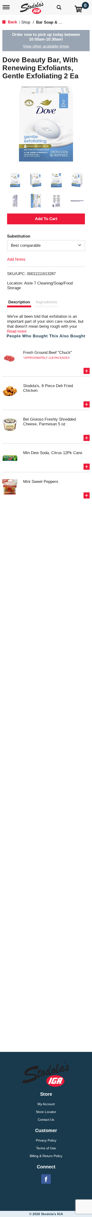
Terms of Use (46, 1148)
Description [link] (19, 302)
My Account (46, 1104)
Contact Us (46, 1119)
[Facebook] (46, 1179)
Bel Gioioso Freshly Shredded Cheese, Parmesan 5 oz (49, 421)
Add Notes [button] (16, 259)
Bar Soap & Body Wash (57, 22)
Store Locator (46, 1112)
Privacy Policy (46, 1140)
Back (12, 22)
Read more (16, 331)
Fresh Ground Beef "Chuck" (47, 352)
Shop (25, 22)
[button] (15, 180)
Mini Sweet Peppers (40, 481)
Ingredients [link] (46, 302)
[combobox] (46, 245)
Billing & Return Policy (46, 1156)
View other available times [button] (46, 46)
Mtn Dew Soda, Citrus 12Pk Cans (52, 453)
